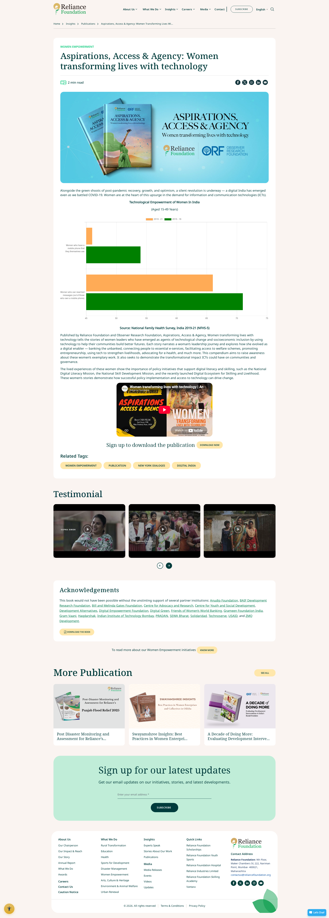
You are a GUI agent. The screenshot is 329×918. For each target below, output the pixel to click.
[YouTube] (261, 883)
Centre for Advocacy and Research (168, 605)
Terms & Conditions (172, 905)
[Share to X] (244, 82)
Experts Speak (152, 845)
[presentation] (160, 566)
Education (107, 851)
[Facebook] (233, 883)
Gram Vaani (67, 616)
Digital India (186, 465)
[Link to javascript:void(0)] (89, 531)
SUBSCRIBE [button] (241, 9)
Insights (170, 9)
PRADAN (162, 616)
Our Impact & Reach (70, 851)
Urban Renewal (110, 892)
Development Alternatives (78, 611)
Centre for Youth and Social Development (225, 605)
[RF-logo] (69, 9)
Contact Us (65, 887)
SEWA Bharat (179, 616)
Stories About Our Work (158, 851)
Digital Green (159, 611)
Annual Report (66, 862)
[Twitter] (240, 883)
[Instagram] (254, 883)
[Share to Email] (265, 82)
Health (105, 857)
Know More (207, 650)
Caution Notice (68, 892)
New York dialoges (151, 465)
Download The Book (78, 631)
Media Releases (153, 870)
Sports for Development (115, 862)
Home (56, 23)
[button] (272, 9)
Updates (149, 887)
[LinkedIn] (247, 883)
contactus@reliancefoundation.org (251, 874)
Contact (220, 9)
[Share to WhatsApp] (251, 82)
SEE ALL (265, 672)
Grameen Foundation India (243, 611)
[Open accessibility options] (9, 909)
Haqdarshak (87, 616)
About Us (129, 9)
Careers (187, 9)
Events (147, 875)
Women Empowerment (81, 465)
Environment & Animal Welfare (119, 886)
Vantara (191, 886)
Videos (148, 881)
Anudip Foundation (224, 600)
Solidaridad (198, 616)
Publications (88, 23)
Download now (209, 445)
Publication (117, 465)
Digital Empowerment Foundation (123, 611)
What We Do (151, 9)
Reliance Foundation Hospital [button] (203, 865)
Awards (62, 874)
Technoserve (218, 616)
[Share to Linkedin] (258, 82)
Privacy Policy (197, 905)
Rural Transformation (113, 845)
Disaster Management (114, 868)
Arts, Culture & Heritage (115, 880)
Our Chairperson (68, 845)
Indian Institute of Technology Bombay (125, 616)
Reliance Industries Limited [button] (202, 871)
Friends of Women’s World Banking (196, 611)
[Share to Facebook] (237, 82)
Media (204, 9)
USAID (232, 616)
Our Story (64, 857)
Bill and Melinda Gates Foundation (117, 605)
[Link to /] (251, 845)
